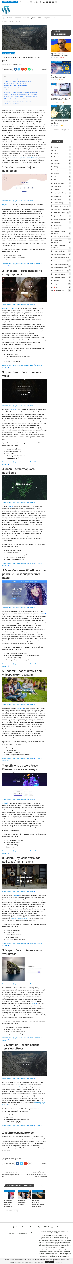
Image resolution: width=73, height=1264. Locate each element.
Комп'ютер (57, 222)
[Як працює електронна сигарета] (24, 1194)
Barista (15, 895)
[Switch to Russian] (28, 2)
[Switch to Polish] (43, 2)
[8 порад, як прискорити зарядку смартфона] (10, 1194)
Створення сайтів (59, 277)
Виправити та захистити (61, 209)
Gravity (12, 409)
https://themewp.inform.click (61, 1235)
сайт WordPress (58, 271)
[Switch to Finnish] (34, 2)
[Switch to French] (37, 2)
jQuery (33, 18)
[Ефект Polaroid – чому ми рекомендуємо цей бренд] (61, 45)
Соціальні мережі (59, 274)
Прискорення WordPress (61, 257)
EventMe (42, 614)
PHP (39, 18)
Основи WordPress (9, 53)
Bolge (4, 204)
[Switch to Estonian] (31, 2)
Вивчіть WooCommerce (61, 206)
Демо (32, 201)
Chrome (9, 18)
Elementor (17, 18)
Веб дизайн (57, 196)
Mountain (16, 1087)
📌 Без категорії (59, 290)
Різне (54, 18)
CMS (55, 150)
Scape (34, 1003)
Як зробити (57, 284)
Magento (56, 173)
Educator (20, 708)
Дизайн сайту (58, 216)
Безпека (56, 189)
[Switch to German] (40, 2)
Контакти (23, 2)
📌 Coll (54, 39)
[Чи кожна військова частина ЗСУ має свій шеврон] (38, 1194)
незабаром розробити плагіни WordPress (24, 158)
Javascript (26, 18)
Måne (10, 506)
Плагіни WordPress (59, 254)
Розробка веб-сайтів (60, 267)
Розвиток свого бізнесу (61, 264)
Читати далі (59, 1262)
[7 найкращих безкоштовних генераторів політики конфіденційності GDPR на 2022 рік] (61, 67)
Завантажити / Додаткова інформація (15, 201)
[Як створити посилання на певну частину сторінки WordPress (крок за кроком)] (61, 112)
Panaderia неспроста (9, 308)
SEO (55, 180)
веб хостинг (57, 199)
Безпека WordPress (60, 193)
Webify (4, 803)
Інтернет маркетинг (60, 219)
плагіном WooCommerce (19, 918)
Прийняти (50, 1262)
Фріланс (56, 280)
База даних (46, 18)
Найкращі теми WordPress (62, 237)
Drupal (56, 153)
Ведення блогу (58, 203)
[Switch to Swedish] (53, 2)
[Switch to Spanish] (50, 2)
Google (56, 160)
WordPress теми (59, 183)
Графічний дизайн (59, 212)
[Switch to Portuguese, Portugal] (47, 2)
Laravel (56, 170)
